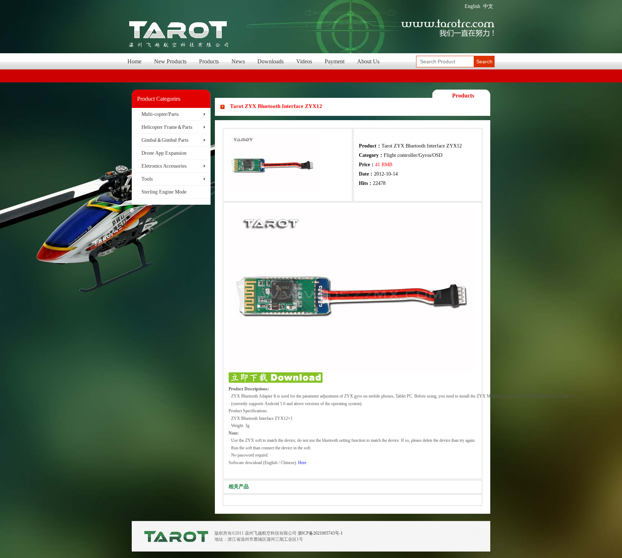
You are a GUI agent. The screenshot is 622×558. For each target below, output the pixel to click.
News (238, 61)
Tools (147, 179)
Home (134, 61)
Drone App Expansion (163, 153)
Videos (304, 61)
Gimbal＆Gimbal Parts (164, 140)
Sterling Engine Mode (163, 192)
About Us (368, 61)
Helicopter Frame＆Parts (166, 127)
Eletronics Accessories (163, 166)
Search (484, 61)
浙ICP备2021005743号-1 (320, 533)
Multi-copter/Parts (160, 114)
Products (209, 61)
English (472, 6)
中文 (488, 6)
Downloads (270, 61)
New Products (170, 61)
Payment (334, 61)
